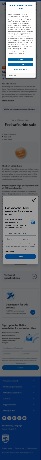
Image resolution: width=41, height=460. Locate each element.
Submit (19, 256)
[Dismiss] (33, 200)
